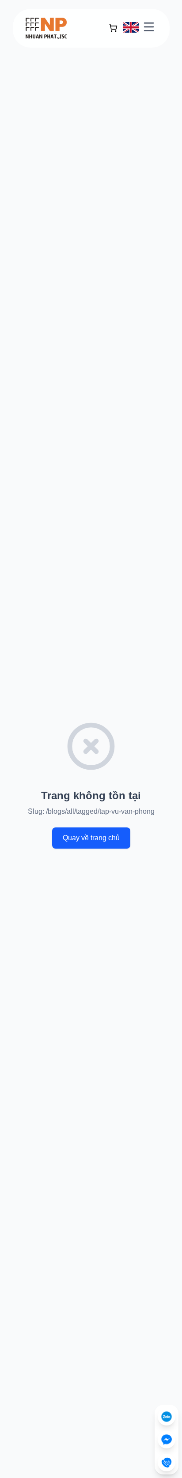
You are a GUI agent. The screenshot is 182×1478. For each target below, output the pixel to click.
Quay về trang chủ (91, 838)
